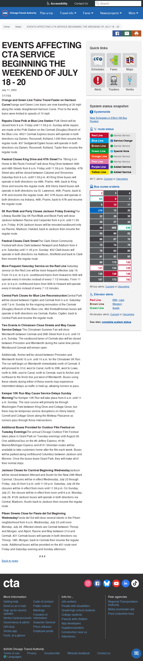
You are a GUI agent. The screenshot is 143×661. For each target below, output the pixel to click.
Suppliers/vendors (73, 627)
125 (128, 268)
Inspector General (44, 622)
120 (128, 262)
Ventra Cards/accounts (17, 617)
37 (115, 221)
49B (114, 227)
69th (114, 299)
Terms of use (11, 653)
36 (101, 221)
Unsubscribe (52, 653)
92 (115, 256)
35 (128, 216)
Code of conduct (43, 601)
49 (101, 227)
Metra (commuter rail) (121, 609)
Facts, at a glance (14, 635)
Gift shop (8, 626)
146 (114, 273)
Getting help (10, 601)
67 (115, 239)
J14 (100, 210)
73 (101, 244)
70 (128, 239)
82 (115, 250)
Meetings (39, 610)
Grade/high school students (78, 610)
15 (115, 210)
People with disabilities (76, 605)
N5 (100, 198)
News (18, 26)
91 (101, 256)
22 (101, 216)
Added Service (122, 166)
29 (115, 216)
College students (72, 614)
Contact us (103, 653)
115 (114, 262)
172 (114, 279)
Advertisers (69, 636)
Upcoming (122, 178)
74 (115, 244)
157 (100, 279)
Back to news (10, 560)
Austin (115, 308)
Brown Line (99, 145)
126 (100, 273)
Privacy (31, 653)
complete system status (116, 321)
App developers (71, 623)
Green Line (99, 151)
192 (128, 279)
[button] (30, 597)
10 (115, 204)
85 (128, 250)
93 (128, 256)
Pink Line (97, 161)
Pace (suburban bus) (121, 613)
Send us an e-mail (14, 605)
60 (115, 233)
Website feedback (78, 653)
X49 (128, 227)
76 (128, 244)
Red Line (97, 135)
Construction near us (74, 632)
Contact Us (81, 3)
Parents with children (74, 619)
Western (117, 303)
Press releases (42, 626)
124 (114, 268)
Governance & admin (16, 622)
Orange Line (99, 156)
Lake (121, 299)
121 (100, 268)
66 (101, 239)
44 (128, 221)
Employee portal (43, 631)
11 (128, 204)
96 (101, 262)
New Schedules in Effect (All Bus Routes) (108, 119)
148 (128, 273)
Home (7, 26)
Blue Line (97, 140)
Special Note (121, 151)
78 (101, 250)
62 (128, 233)
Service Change (123, 140)
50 (101, 233)
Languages (14, 656)
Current (108, 178)
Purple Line (99, 166)
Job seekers (69, 601)
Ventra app (10, 631)
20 (128, 210)
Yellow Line (99, 172)
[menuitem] (46, 13)
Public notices (42, 605)
